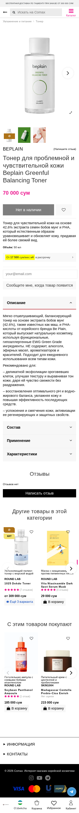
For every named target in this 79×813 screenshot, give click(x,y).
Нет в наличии (28, 210)
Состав (13, 427)
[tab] (39, 303)
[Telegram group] (47, 778)
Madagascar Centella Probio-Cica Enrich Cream (56, 691)
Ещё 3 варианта (21, 601)
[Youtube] (39, 778)
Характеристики (22, 454)
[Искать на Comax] (12, 12)
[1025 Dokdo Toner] (21, 547)
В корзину (56, 602)
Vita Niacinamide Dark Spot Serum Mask (57, 585)
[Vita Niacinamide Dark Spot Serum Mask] (58, 547)
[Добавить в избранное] (64, 209)
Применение (18, 440)
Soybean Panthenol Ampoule (18, 691)
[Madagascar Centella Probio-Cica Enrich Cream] (58, 653)
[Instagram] (31, 778)
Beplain (13, 148)
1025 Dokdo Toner (17, 583)
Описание (16, 303)
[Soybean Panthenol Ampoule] (21, 653)
